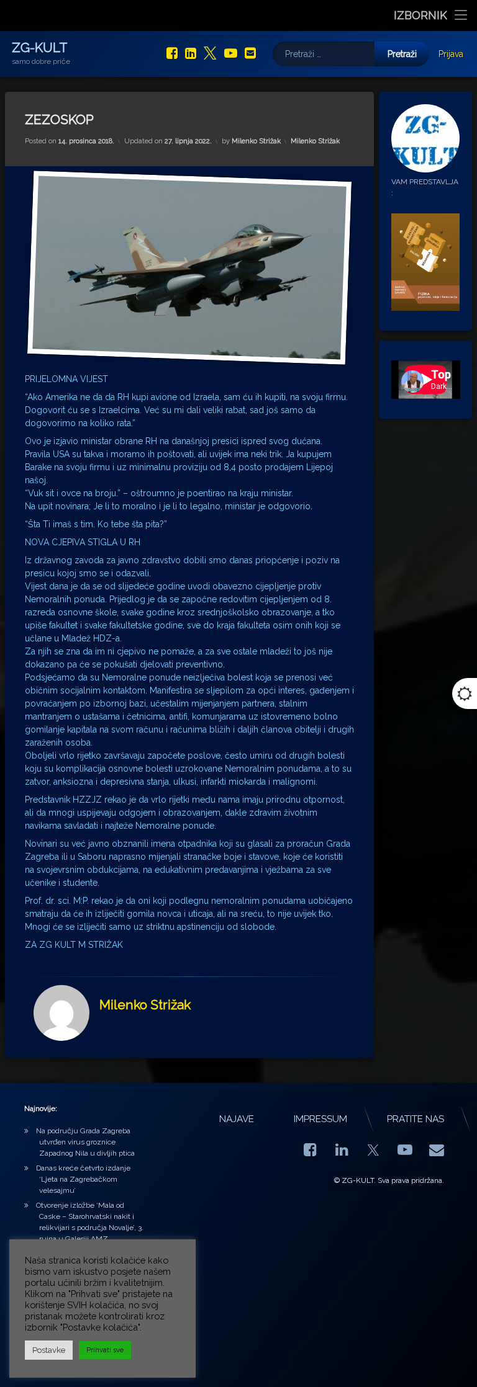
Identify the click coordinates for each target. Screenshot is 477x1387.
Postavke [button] (48, 1350)
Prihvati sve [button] (105, 1350)
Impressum (320, 1119)
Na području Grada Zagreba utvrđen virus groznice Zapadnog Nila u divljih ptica (85, 1141)
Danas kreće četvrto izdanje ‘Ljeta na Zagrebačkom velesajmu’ (83, 1179)
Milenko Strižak (256, 141)
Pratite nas (415, 1119)
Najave (236, 1119)
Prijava (450, 54)
